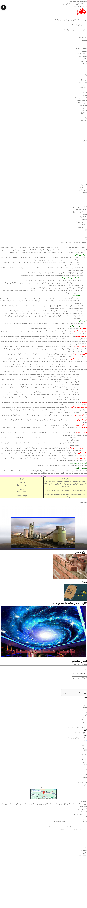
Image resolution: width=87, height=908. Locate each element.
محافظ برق (84, 113)
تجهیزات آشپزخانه (82, 190)
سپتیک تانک (83, 61)
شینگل (85, 141)
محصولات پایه (83, 38)
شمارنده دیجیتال (82, 103)
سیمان (85, 717)
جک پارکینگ (83, 93)
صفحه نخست (83, 35)
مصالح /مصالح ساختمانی (80, 733)
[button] (68, 44)
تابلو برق (84, 95)
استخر (85, 59)
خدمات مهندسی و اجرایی (79, 207)
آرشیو (85, 730)
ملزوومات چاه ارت (82, 100)
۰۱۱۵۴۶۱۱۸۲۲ (73, 25)
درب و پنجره (83, 187)
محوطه (85, 192)
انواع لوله (84, 51)
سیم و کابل (84, 80)
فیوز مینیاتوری (83, 82)
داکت (85, 90)
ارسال (85, 697)
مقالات (85, 237)
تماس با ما (84, 785)
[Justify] (86, 230)
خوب (84, 743)
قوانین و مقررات (82, 782)
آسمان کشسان (83, 715)
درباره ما (84, 780)
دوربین (85, 108)
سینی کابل (84, 110)
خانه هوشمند (83, 105)
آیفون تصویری (83, 87)
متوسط (84, 745)
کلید (86, 77)
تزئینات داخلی (83, 115)
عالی (84, 740)
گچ (86, 725)
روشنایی (84, 75)
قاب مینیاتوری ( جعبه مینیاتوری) (78, 98)
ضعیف (84, 748)
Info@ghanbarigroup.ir (70, 30)
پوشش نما (84, 118)
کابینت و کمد (83, 185)
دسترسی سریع (83, 855)
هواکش (85, 85)
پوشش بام (84, 120)
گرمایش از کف (83, 56)
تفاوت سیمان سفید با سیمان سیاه (77, 722)
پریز (86, 72)
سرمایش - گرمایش (81, 54)
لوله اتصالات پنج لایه (81, 49)
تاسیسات (84, 40)
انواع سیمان (83, 720)
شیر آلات (84, 64)
